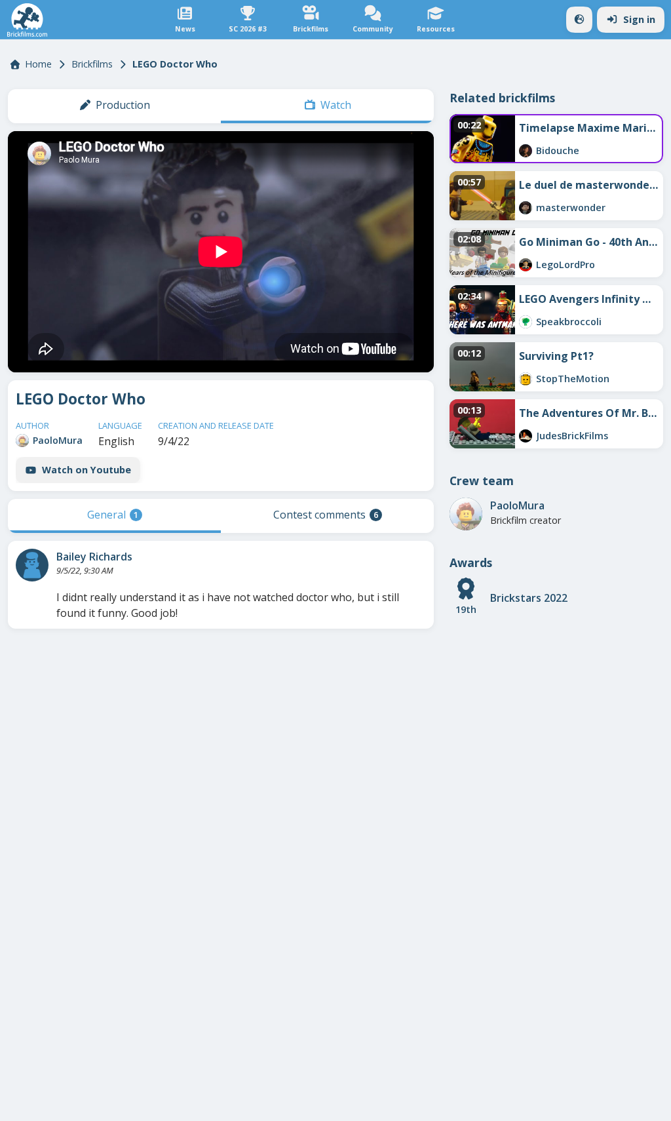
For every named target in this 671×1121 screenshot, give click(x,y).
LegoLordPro (565, 264)
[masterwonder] (525, 207)
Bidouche (557, 150)
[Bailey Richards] (32, 565)
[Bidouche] (525, 150)
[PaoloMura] (22, 440)
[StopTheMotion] (525, 378)
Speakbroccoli (569, 321)
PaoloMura (58, 440)
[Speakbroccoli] (525, 321)
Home (38, 64)
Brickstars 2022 (528, 598)
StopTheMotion (572, 378)
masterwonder (570, 207)
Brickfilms (92, 64)
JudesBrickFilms (572, 435)
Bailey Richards (94, 556)
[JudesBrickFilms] (525, 435)
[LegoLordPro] (525, 264)
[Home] (27, 20)
